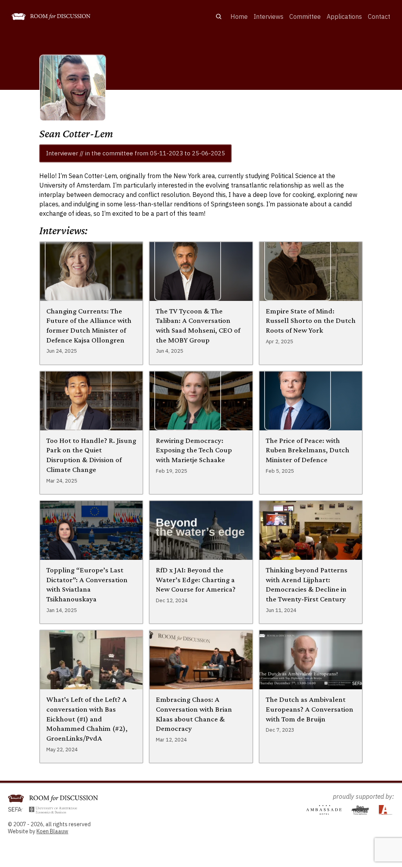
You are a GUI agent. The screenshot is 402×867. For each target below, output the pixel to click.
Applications (344, 16)
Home (239, 16)
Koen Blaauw (52, 831)
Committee (305, 16)
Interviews (268, 16)
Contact (379, 16)
